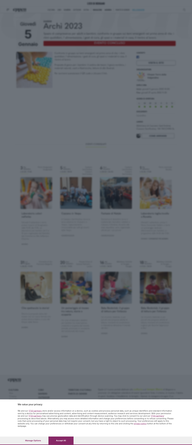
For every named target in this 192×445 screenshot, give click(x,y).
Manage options (33, 440)
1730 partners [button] (35, 411)
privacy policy (140, 423)
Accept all (61, 440)
